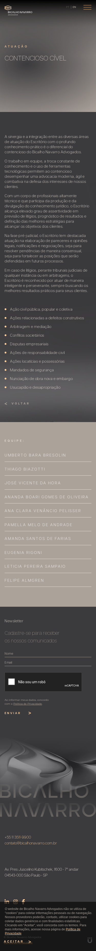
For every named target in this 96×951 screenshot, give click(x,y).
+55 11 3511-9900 (18, 838)
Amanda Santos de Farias (38, 539)
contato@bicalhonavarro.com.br (31, 843)
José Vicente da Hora (33, 483)
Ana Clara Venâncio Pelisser (43, 511)
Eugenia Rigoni (23, 553)
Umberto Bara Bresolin (35, 456)
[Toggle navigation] (87, 7)
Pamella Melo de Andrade (39, 525)
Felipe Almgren (24, 581)
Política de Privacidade (27, 703)
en (74, 7)
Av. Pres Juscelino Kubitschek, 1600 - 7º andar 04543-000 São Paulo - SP (42, 873)
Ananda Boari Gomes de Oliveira (47, 497)
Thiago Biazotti (25, 470)
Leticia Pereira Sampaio (35, 567)
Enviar (13, 713)
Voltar (21, 403)
